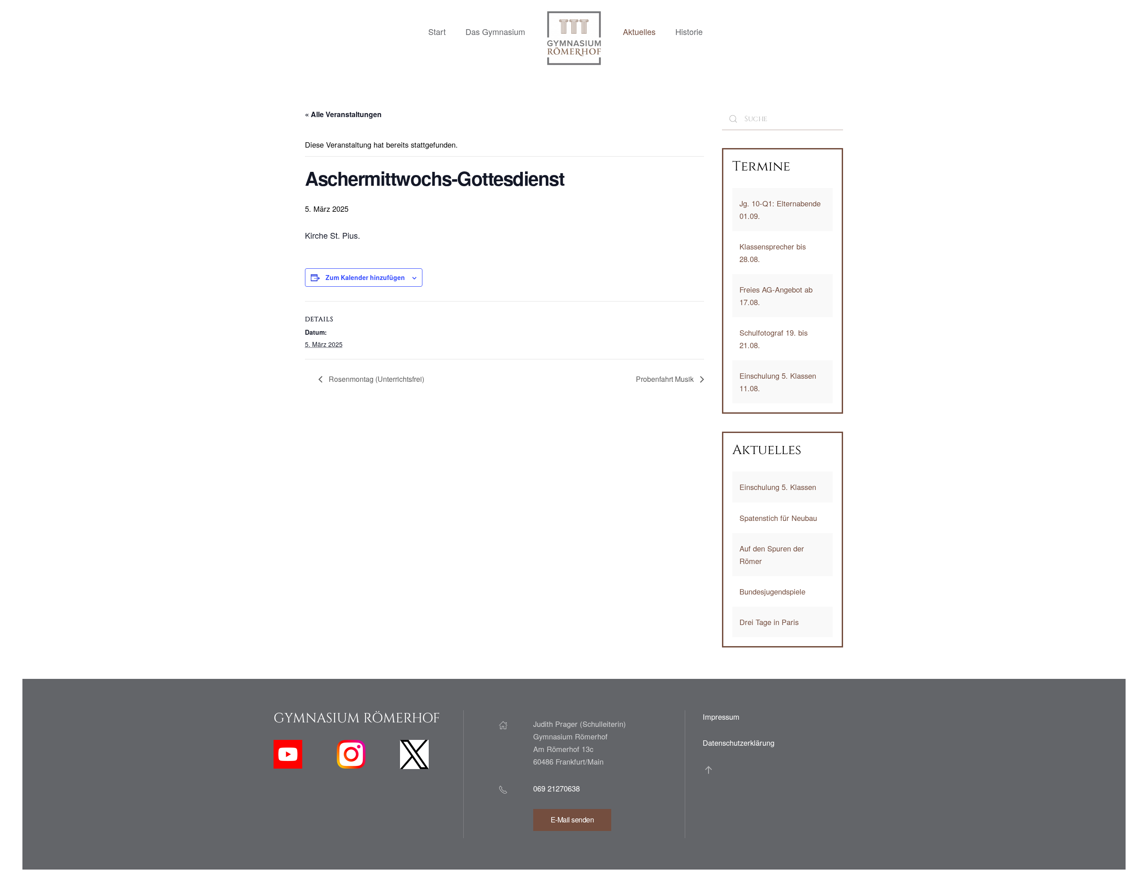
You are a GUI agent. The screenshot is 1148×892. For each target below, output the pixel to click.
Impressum (721, 716)
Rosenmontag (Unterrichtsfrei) (375, 379)
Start (437, 31)
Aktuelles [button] (639, 31)
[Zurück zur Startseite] (574, 38)
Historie (689, 31)
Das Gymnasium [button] (495, 31)
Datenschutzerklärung (738, 742)
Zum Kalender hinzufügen (365, 277)
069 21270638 (556, 788)
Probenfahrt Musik (666, 379)
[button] (708, 770)
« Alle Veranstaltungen (343, 114)
